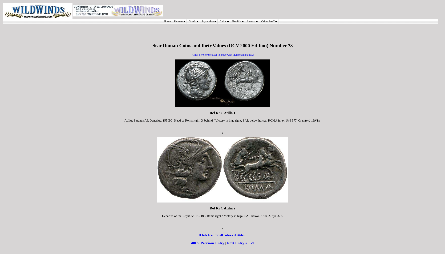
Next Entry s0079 (240, 243)
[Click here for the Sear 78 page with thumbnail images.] (223, 54)
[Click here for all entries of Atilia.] (222, 235)
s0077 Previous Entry (207, 243)
